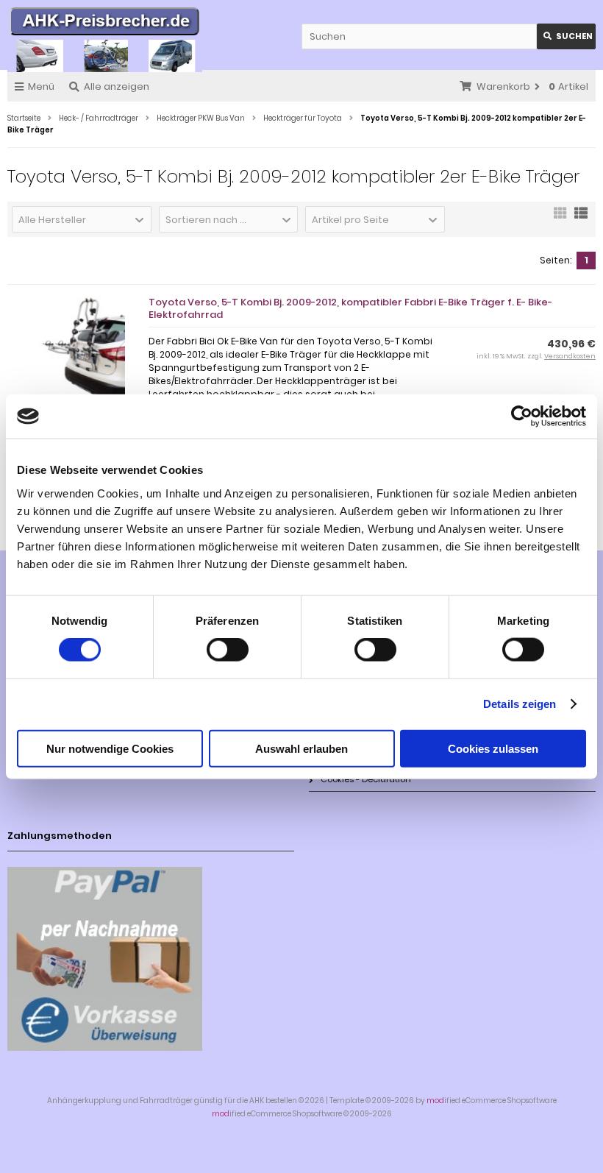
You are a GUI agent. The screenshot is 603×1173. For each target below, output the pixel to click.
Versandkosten (570, 356)
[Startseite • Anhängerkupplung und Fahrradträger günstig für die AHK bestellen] (104, 23)
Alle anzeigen (116, 86)
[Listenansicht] (581, 218)
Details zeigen (519, 704)
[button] (81, 219)
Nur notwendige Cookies (110, 748)
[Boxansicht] (560, 218)
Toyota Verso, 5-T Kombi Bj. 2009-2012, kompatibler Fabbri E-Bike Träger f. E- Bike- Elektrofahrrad (350, 308)
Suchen (566, 36)
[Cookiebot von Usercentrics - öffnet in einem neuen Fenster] (521, 416)
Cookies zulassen (493, 748)
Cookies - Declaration (366, 779)
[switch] (228, 650)
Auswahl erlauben (301, 748)
